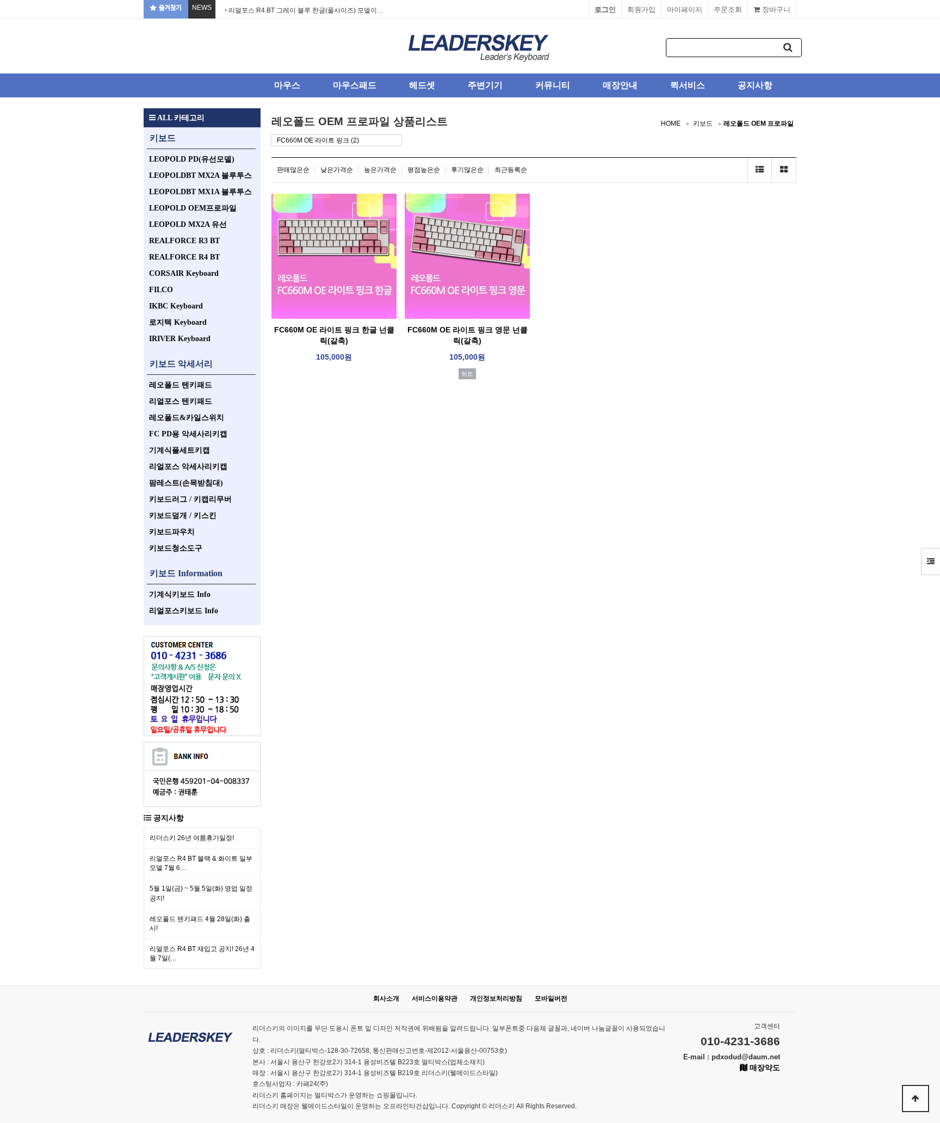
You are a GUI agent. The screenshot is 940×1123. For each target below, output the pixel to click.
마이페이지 (684, 9)
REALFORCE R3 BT (184, 241)
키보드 (163, 138)
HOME (671, 123)
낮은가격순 (336, 170)
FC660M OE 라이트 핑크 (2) (318, 140)
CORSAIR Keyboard (184, 273)
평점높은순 (423, 170)
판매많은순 (293, 170)
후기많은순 (467, 170)
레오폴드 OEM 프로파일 (758, 123)
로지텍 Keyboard (178, 322)
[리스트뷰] (759, 170)
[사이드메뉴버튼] (930, 561)
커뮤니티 (552, 85)
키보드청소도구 (175, 548)
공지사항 (755, 85)
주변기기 (485, 85)
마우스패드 (354, 85)
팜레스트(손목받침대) (186, 483)
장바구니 (775, 9)
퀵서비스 (687, 85)
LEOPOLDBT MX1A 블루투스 (200, 192)
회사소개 (386, 998)
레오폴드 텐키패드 (180, 385)
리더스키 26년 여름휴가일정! (192, 838)
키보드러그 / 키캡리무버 (190, 499)
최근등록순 (510, 170)
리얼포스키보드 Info (183, 611)
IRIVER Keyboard (180, 339)
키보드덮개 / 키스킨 (183, 515)
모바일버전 (551, 998)
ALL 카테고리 (180, 118)
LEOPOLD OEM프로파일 (193, 208)
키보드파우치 (172, 532)
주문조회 (728, 9)
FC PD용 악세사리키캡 (188, 434)
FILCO (161, 290)
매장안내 (620, 85)
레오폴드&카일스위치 (186, 418)
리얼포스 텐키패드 (180, 401)
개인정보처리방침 (496, 998)
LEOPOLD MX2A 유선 (188, 224)
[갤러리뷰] (784, 170)
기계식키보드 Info (180, 594)
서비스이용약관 (434, 998)
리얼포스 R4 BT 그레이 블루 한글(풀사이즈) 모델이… (306, 10)
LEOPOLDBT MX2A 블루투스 (200, 175)
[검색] (788, 47)
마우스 (287, 85)
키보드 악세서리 (181, 363)
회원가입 (641, 9)
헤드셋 (422, 85)
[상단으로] (915, 1098)
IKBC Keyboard (176, 306)
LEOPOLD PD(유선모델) (191, 159)
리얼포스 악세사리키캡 (188, 466)
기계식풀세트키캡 (179, 450)
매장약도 (763, 1067)
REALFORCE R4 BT (184, 257)
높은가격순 (380, 170)
